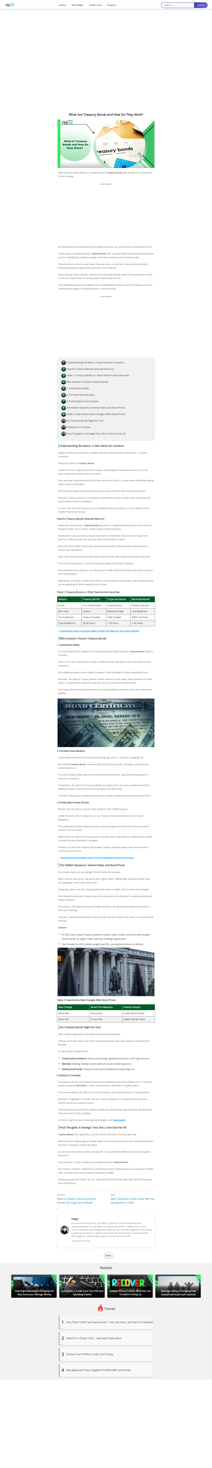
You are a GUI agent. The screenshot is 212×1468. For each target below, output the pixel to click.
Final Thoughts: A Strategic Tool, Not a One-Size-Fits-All (96, 434)
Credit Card (95, 5)
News (108, 1255)
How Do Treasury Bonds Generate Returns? (90, 369)
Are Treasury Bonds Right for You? (85, 421)
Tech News (77, 5)
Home (62, 5)
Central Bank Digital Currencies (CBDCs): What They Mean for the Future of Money (99, 631)
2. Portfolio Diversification (80, 395)
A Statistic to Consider (78, 427)
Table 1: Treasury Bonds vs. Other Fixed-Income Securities (97, 375)
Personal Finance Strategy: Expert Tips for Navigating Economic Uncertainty (97, 858)
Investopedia (119, 1120)
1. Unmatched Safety (77, 388)
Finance (111, 5)
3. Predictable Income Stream (82, 401)
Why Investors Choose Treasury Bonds (87, 382)
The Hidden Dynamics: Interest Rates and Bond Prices (95, 408)
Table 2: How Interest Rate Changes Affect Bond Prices (95, 414)
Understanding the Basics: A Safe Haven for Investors (95, 362)
